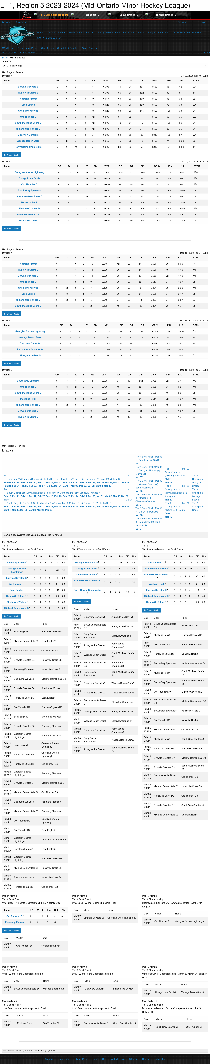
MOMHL (6, 48)
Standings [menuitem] (46, 48)
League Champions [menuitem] (158, 32)
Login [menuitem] (202, 22)
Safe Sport (21, 22)
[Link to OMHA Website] (27, 15)
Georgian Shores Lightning (29, 172)
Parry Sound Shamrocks (28, 146)
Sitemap (133, 1059)
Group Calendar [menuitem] (90, 48)
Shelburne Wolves (28, 110)
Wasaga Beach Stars (28, 140)
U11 (40, 52)
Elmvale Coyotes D (29, 208)
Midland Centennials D (29, 214)
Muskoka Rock (29, 202)
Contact (181, 22)
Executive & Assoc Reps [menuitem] (80, 32)
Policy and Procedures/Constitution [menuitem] (116, 32)
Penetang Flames (28, 98)
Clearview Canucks (28, 134)
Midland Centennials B (28, 128)
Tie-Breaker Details (11, 155)
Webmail (49, 1059)
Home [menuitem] (40, 32)
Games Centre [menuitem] (55, 32)
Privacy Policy (81, 1059)
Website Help (118, 1059)
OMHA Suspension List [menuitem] (49, 38)
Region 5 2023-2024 (27, 52)
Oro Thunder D (29, 184)
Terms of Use (99, 1059)
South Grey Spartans (29, 190)
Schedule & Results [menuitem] (67, 48)
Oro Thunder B (28, 116)
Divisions (7, 22)
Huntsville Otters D (29, 220)
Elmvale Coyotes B (28, 86)
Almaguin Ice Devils (29, 178)
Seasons (12, 52)
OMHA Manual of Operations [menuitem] (187, 32)
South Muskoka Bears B (28, 122)
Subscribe (160, 1059)
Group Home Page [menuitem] (27, 48)
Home (2, 52)
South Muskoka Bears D (29, 196)
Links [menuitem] (141, 32)
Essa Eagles (28, 104)
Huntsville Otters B (28, 92)
